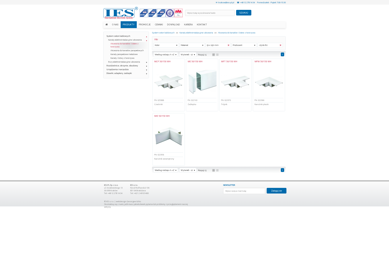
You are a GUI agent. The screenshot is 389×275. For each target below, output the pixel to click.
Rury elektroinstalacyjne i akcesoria (124, 62)
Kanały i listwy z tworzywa (122, 58)
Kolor (157, 45)
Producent (237, 45)
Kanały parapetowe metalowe (124, 54)
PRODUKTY (128, 24)
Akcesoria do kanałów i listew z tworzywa (124, 45)
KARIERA (188, 24)
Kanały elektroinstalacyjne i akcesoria (125, 40)
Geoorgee (131, 201)
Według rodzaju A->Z (164, 54)
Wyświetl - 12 (187, 54)
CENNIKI (159, 24)
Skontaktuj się (110, 204)
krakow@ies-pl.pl (226, 2)
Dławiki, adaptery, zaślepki (119, 73)
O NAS (115, 24)
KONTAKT (202, 24)
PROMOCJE (145, 24)
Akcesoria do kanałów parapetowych (127, 50)
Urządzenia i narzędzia (118, 69)
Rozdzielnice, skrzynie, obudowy (122, 66)
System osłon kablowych (118, 36)
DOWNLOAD (173, 24)
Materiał (184, 45)
